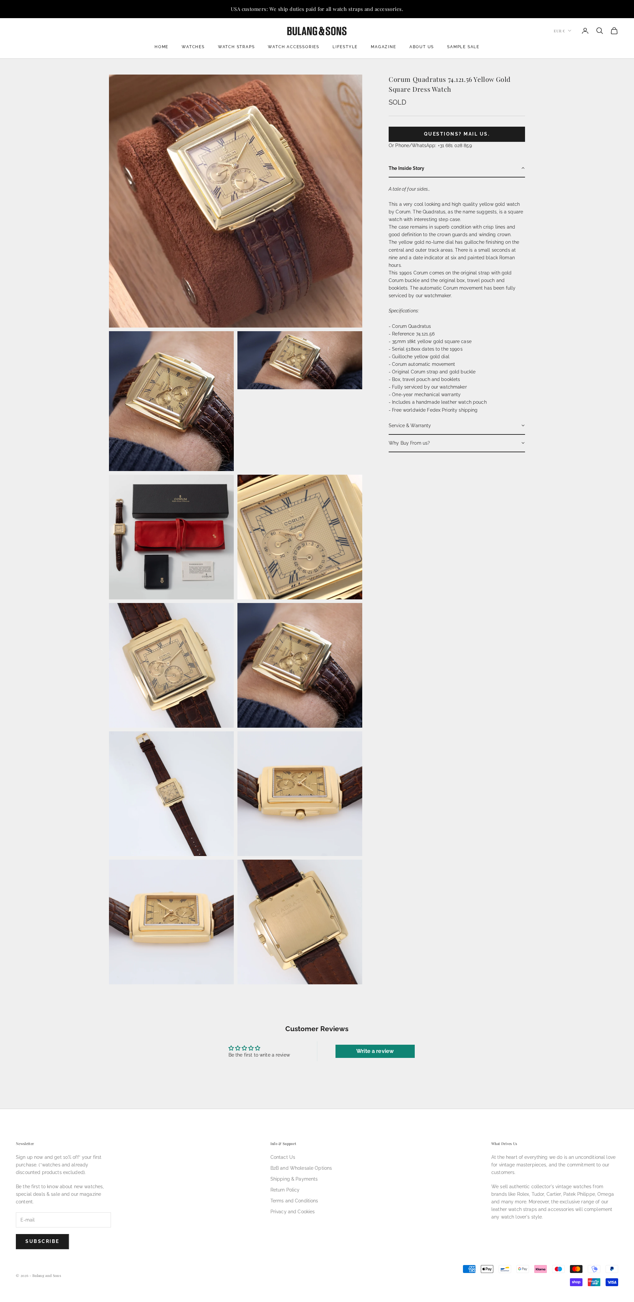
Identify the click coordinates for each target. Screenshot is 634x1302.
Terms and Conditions (294, 1200)
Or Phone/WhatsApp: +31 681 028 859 (430, 145)
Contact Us (282, 1157)
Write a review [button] (375, 1051)
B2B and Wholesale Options (301, 1168)
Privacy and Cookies (292, 1211)
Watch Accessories (293, 47)
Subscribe (42, 1241)
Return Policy (285, 1189)
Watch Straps (236, 47)
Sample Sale (463, 47)
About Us (421, 47)
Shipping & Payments (294, 1179)
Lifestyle (345, 47)
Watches (193, 47)
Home (161, 47)
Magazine (383, 47)
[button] (457, 168)
